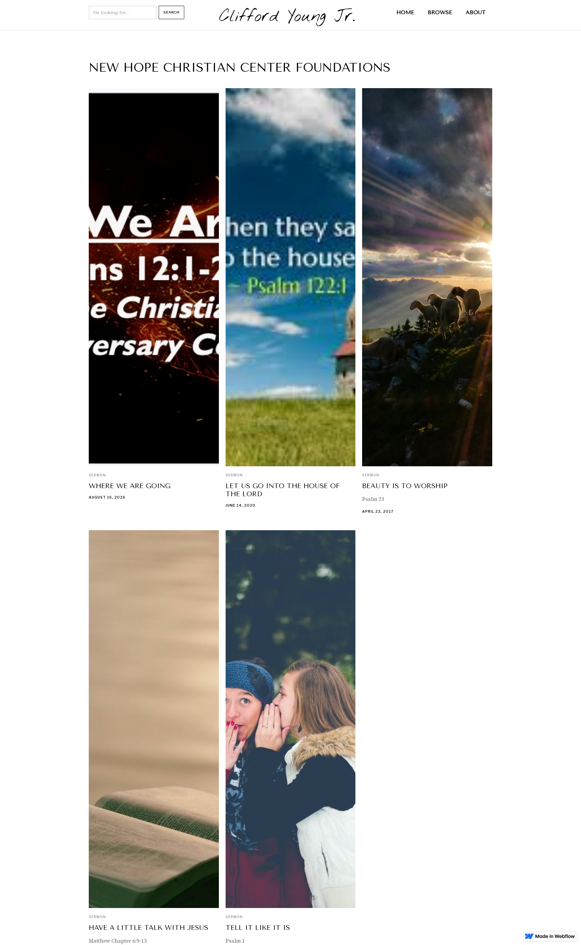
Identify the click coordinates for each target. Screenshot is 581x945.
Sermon (97, 475)
